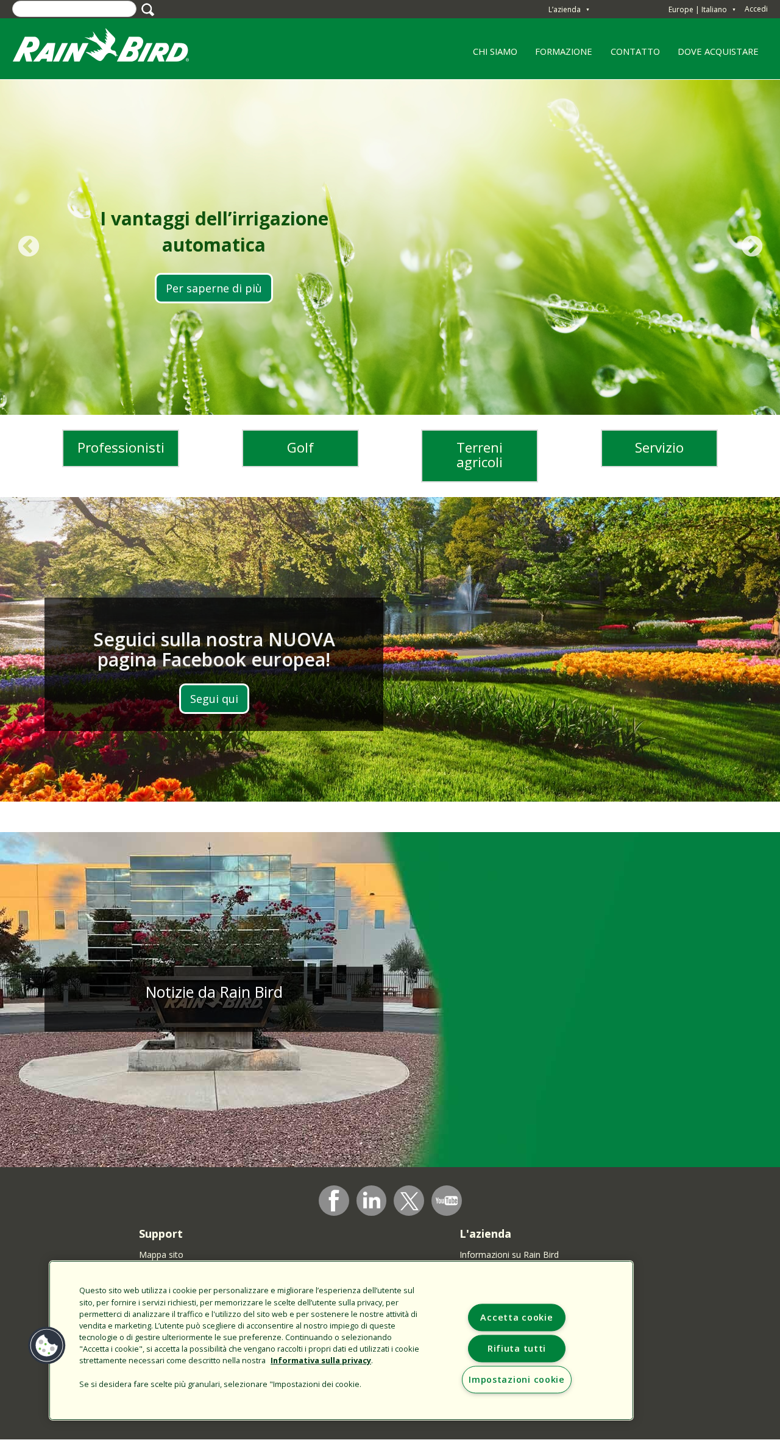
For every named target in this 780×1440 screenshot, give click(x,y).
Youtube (447, 1201)
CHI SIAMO (490, 55)
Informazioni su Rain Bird (509, 1254)
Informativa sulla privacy (321, 1360)
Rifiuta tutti (517, 1348)
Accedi (756, 9)
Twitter (409, 1201)
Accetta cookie (516, 1317)
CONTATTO (635, 51)
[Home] (112, 48)
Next (752, 247)
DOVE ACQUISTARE (718, 51)
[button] (46, 1345)
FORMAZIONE (559, 55)
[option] (390, 247)
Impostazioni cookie (517, 1379)
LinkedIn (371, 1200)
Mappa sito (161, 1254)
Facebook (334, 1201)
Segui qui (214, 698)
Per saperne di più (214, 288)
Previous (28, 247)
